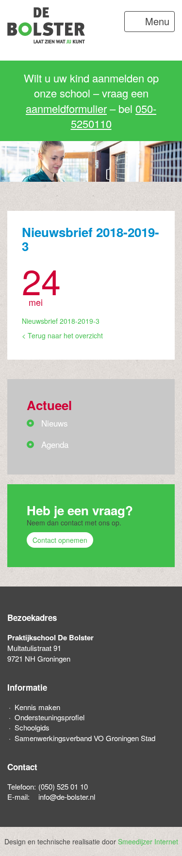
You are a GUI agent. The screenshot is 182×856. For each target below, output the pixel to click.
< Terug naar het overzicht (62, 335)
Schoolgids (32, 727)
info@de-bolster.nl (66, 797)
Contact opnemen (60, 540)
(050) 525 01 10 (63, 786)
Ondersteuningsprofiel (49, 717)
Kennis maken (37, 707)
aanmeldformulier (66, 108)
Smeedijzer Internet (148, 841)
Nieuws (54, 423)
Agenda (54, 444)
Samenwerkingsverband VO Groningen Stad (85, 738)
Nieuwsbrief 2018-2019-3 (60, 321)
